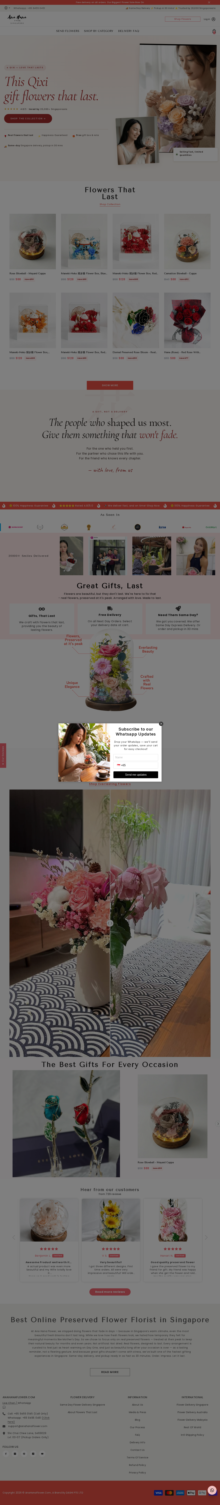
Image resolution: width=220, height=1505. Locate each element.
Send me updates (136, 774)
